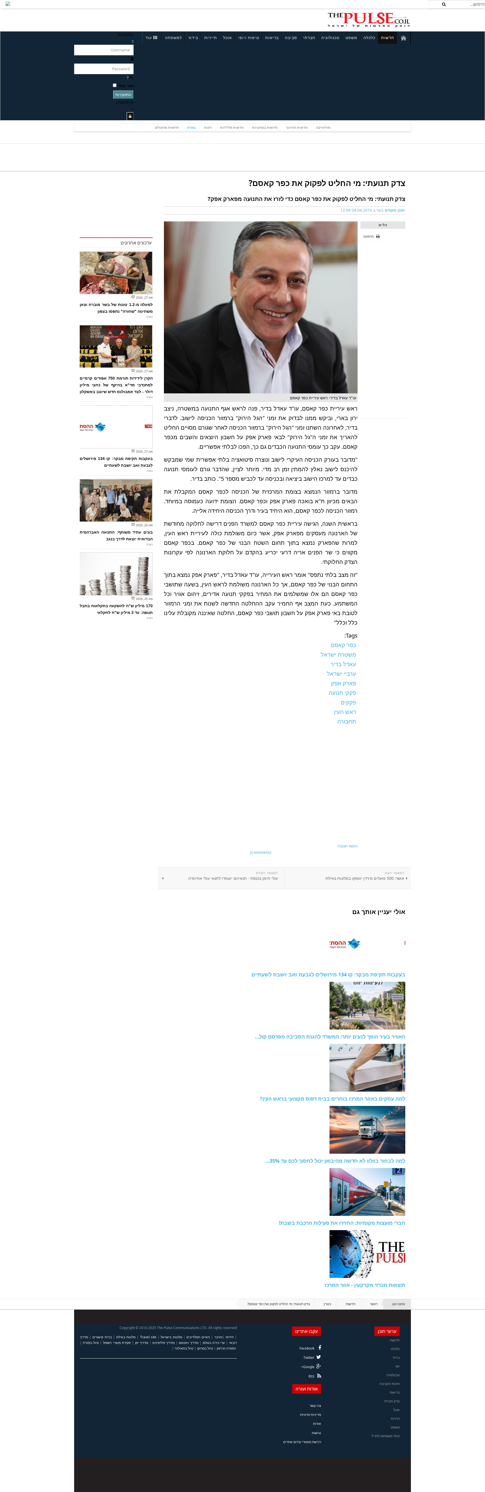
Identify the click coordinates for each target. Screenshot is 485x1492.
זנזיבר (218, 1337)
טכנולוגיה (330, 37)
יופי (397, 1366)
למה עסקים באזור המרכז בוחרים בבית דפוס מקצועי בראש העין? (332, 1098)
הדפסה (368, 236)
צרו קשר (315, 1405)
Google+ (307, 1366)
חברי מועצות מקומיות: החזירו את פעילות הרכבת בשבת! (342, 1222)
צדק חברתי (392, 1401)
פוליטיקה (323, 127)
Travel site (148, 1337)
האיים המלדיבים (198, 1337)
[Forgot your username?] (132, 41)
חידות (230, 1337)
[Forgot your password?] (127, 77)
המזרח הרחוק (226, 1348)
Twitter (308, 1357)
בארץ (191, 127)
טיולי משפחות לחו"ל (386, 1436)
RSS (311, 1376)
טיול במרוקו (205, 1348)
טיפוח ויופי (248, 37)
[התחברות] (130, 116)
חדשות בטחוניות (265, 127)
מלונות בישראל (171, 1337)
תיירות (210, 37)
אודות (317, 1423)
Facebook (306, 1348)
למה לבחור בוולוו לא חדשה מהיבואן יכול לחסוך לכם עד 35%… (335, 1160)
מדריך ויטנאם (188, 1342)
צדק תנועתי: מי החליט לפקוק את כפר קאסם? (327, 183)
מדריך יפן (141, 1342)
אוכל (227, 37)
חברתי (309, 37)
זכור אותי (126, 85)
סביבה (291, 37)
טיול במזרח (91, 1342)
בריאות (272, 37)
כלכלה (369, 37)
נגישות (316, 1432)
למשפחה (173, 37)
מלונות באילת (126, 1337)
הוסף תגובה (347, 846)
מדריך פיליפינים (163, 1342)
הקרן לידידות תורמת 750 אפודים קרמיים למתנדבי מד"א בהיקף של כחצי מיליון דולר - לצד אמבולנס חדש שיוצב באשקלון (116, 385)
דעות (208, 127)
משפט (351, 37)
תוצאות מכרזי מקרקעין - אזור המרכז (364, 1285)
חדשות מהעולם (167, 127)
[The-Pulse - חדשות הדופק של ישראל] (369, 19)
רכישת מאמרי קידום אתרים (302, 1441)
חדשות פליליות (232, 127)
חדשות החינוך (297, 127)
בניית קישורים (102, 1337)
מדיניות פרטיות (310, 1414)
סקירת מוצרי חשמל (117, 1342)
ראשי (374, 1303)
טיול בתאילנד (184, 1348)
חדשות (387, 37)
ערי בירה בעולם (214, 1342)
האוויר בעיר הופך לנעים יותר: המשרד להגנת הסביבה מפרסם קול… (330, 1036)
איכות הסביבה (389, 1383)
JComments (260, 852)
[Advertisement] (148, 19)
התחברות (123, 94)
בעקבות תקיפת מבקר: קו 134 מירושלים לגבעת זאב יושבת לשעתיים (328, 974)
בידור (193, 37)
